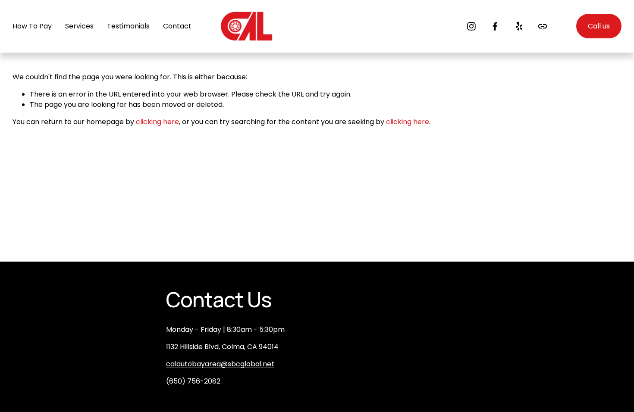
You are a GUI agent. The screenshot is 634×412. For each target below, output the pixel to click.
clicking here (157, 122)
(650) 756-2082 (193, 381)
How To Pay (32, 26)
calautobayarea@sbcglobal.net (220, 364)
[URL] (542, 26)
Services (79, 26)
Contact (177, 26)
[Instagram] (471, 26)
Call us (599, 26)
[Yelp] (519, 26)
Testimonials (128, 26)
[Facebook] (495, 26)
